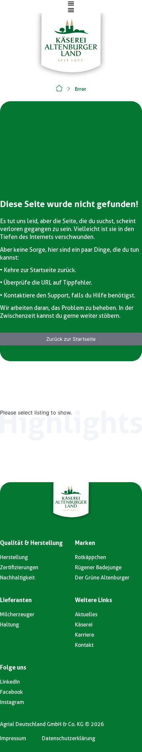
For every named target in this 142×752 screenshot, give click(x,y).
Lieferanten (16, 600)
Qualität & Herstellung (31, 542)
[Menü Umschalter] (71, 3)
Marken (85, 542)
